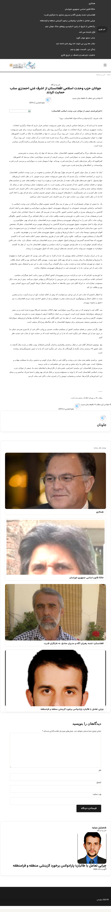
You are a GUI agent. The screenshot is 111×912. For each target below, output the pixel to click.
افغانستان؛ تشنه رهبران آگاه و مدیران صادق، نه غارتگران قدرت (69, 15)
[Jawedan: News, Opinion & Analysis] (22, 65)
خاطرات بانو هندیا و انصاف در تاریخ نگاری (78, 55)
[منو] (105, 66)
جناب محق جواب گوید (85, 38)
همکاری (92, 3)
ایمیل (98, 782)
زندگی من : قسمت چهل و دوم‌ (82, 49)
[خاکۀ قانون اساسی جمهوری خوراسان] (55, 546)
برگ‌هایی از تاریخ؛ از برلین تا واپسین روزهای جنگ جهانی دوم (70, 26)
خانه (109, 75)
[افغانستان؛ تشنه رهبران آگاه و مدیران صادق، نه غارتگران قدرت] (55, 612)
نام (100, 770)
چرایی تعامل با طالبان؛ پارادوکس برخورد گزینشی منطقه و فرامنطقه (67, 20)
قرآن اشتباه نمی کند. (86, 32)
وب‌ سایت (97, 794)
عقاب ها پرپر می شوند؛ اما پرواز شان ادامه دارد (75, 43)
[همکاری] (55, 481)
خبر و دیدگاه (100, 75)
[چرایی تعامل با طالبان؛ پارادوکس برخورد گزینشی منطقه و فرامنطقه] (55, 678)
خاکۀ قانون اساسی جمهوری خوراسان (80, 9)
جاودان (42, 102)
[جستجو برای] (5, 66)
